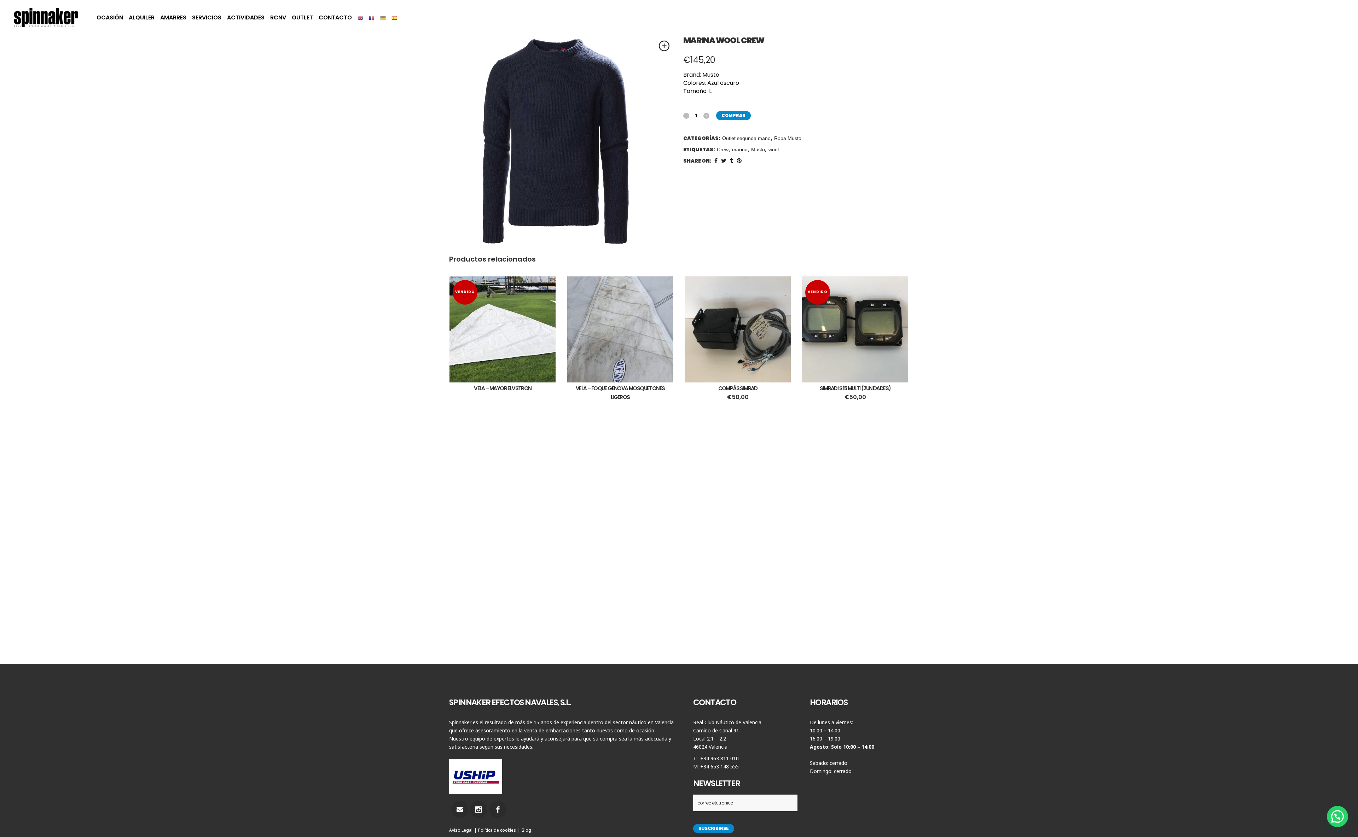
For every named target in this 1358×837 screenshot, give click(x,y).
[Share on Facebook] (716, 161)
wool (773, 149)
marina (740, 149)
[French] (371, 17)
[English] (360, 17)
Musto (758, 149)
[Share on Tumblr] (731, 161)
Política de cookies (497, 830)
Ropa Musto (787, 138)
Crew (723, 149)
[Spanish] (394, 17)
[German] (383, 17)
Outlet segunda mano (746, 138)
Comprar (733, 115)
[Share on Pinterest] (739, 161)
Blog (526, 830)
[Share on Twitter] (723, 161)
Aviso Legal (460, 830)
